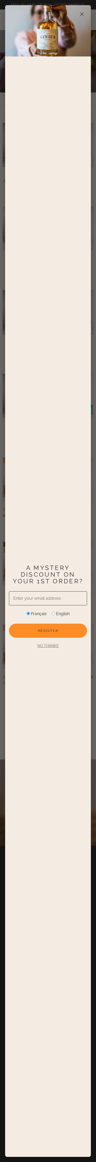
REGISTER (48, 631)
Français (38, 613)
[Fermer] (82, 14)
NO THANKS (48, 646)
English (62, 613)
